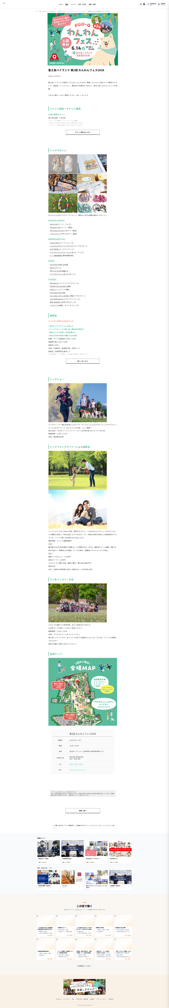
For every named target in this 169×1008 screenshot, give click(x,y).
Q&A (73, 999)
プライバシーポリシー (101, 999)
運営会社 (111, 999)
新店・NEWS (82, 4)
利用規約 (92, 999)
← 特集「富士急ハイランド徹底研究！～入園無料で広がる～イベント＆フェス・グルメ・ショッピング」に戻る (84, 826)
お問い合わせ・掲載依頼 (82, 999)
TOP (36, 11)
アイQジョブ (78, 909)
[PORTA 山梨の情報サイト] (9, 4)
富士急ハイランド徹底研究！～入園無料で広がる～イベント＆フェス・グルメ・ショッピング (64, 11)
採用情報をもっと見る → (84, 966)
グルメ (61, 4)
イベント (73, 4)
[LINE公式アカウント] (144, 4)
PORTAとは (58, 999)
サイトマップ (66, 999)
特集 (66, 4)
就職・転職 (92, 4)
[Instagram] (141, 4)
